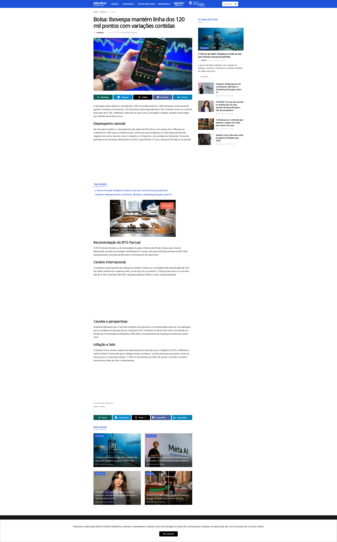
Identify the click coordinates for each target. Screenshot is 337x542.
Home (95, 12)
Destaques (151, 436)
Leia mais (205, 76)
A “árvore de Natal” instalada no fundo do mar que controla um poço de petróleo (131, 190)
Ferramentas (128, 4)
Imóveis (150, 474)
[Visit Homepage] (100, 4)
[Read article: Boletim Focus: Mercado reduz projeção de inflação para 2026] (206, 139)
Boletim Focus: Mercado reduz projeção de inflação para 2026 (229, 138)
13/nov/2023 (113, 32)
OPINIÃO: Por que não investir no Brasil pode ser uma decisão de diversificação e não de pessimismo (116, 495)
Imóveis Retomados (146, 4)
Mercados (112, 12)
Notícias (114, 4)
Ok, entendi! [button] (168, 534)
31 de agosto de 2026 (105, 464)
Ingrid (204, 60)
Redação (100, 32)
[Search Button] (235, 4)
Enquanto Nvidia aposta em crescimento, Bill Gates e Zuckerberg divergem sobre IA (133, 194)
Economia (100, 436)
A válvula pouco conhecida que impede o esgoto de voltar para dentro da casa (167, 497)
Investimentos (164, 4)
